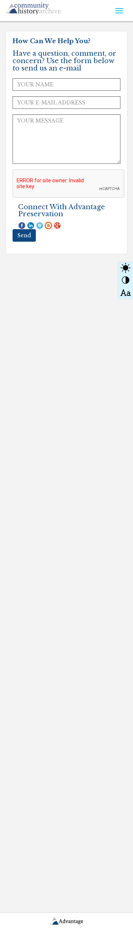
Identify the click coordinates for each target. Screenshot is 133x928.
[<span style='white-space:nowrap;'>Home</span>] (46, 7)
